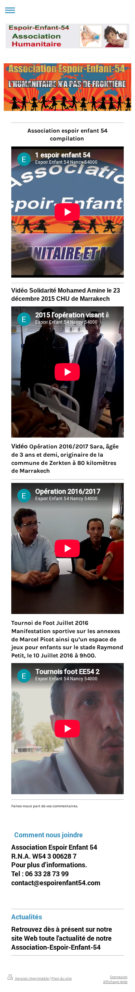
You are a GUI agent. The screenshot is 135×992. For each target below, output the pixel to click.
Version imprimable (32, 978)
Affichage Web (115, 982)
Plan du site (61, 978)
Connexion (119, 977)
